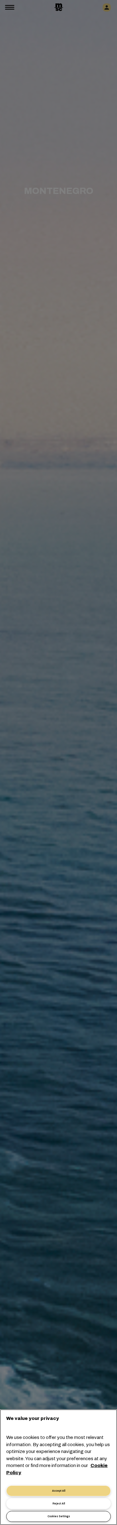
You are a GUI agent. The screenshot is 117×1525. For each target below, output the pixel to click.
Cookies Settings (58, 1516)
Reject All (58, 1503)
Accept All (58, 1490)
